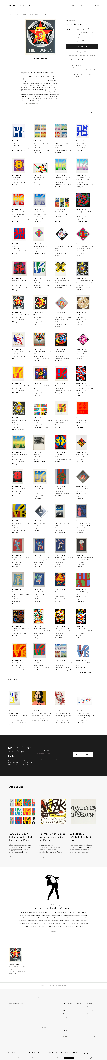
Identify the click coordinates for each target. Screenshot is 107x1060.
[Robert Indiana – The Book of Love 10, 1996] (19, 373)
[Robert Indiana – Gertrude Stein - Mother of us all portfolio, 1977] (83, 545)
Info (63, 5)
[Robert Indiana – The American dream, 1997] (19, 616)
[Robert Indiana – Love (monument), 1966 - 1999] (83, 650)
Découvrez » (53, 931)
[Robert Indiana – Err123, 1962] (40, 442)
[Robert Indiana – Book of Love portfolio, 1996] (40, 408)
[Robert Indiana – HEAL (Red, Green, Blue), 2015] (83, 579)
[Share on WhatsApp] (86, 59)
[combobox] (80, 6)
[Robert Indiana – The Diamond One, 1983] (40, 234)
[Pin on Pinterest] (82, 59)
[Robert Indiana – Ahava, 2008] (83, 131)
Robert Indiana (28, 14)
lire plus (13, 857)
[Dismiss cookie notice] (91, 1058)
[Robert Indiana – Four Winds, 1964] (40, 165)
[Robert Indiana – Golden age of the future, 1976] (62, 579)
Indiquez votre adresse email (46, 750)
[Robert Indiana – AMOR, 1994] (19, 234)
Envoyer (92, 1036)
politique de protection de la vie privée (63, 1052)
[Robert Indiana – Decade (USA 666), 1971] (62, 268)
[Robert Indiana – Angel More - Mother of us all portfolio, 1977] (40, 579)
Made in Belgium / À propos (72, 1003)
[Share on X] (79, 59)
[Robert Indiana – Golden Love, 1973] (19, 650)
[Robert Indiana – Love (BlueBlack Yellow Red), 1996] (19, 511)
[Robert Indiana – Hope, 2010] (62, 373)
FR (95, 5)
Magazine (56, 5)
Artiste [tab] (30, 65)
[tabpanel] (41, 88)
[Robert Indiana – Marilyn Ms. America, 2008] (19, 339)
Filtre (92, 112)
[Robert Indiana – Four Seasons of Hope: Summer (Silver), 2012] (62, 165)
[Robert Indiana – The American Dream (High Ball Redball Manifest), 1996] (83, 268)
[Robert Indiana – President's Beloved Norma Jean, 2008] (62, 234)
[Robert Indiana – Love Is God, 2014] (40, 511)
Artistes (36, 5)
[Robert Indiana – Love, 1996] (40, 650)
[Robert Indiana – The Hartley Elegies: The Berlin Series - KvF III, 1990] (62, 616)
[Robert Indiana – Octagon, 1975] (19, 165)
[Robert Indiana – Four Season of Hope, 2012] (62, 650)
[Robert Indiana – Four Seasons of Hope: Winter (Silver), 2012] (40, 200)
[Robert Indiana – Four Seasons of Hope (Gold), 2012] (40, 131)
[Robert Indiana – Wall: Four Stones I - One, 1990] (62, 511)
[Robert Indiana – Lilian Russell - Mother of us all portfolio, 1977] (19, 545)
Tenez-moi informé (82, 754)
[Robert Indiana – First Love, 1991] (83, 408)
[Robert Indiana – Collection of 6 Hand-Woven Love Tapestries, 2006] (62, 200)
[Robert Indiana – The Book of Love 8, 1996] (40, 268)
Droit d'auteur (13, 1052)
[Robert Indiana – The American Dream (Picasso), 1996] (62, 339)
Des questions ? (82, 52)
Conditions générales (33, 1052)
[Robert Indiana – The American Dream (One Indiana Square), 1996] (83, 234)
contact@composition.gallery (16, 1003)
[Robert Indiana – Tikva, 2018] (19, 131)
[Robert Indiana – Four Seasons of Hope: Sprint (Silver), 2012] (83, 165)
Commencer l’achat (82, 46)
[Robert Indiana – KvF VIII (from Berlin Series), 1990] (83, 200)
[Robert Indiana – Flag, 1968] (62, 476)
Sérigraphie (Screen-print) (85, 32)
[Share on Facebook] (75, 59)
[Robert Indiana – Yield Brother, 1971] (62, 442)
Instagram (90, 1003)
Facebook (90, 1007)
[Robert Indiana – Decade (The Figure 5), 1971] (19, 302)
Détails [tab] (23, 65)
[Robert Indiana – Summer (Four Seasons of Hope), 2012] (19, 442)
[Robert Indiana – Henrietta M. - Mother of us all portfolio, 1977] (62, 545)
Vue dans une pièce (40, 58)
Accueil (11, 14)
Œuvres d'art (46, 5)
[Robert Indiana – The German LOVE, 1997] (62, 408)
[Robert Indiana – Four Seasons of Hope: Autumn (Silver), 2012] (19, 200)
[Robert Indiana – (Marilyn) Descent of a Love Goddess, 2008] (83, 302)
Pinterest (90, 1010)
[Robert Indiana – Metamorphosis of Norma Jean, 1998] (83, 476)
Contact (65, 1017)
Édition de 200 (81, 38)
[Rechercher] (89, 5)
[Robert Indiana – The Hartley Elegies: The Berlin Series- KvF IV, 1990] (40, 616)
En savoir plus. (75, 77)
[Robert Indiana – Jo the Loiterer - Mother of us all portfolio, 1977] (40, 545)
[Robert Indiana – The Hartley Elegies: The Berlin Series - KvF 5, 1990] (83, 373)
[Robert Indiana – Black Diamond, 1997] (83, 442)
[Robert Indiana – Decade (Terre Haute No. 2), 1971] (40, 339)
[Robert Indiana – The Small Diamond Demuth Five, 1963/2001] (40, 302)
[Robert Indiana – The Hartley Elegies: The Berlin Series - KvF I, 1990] (83, 616)
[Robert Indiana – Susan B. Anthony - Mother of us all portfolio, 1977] (83, 511)
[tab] (13, 113)
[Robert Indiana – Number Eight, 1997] (19, 476)
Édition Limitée (82, 29)
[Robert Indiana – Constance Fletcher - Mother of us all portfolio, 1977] (19, 579)
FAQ (64, 1007)
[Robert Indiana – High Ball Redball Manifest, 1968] (19, 408)
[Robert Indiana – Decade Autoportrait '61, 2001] (40, 373)
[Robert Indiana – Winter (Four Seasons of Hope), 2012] (40, 476)
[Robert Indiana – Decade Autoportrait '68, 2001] (19, 268)
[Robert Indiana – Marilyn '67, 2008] (83, 339)
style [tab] (37, 65)
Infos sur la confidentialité (82, 1058)
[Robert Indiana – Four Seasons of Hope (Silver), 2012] (62, 131)
